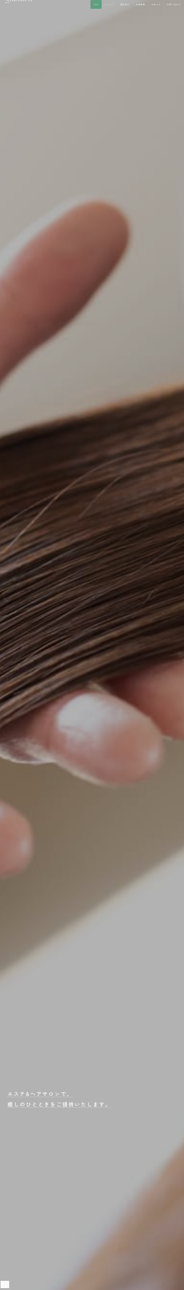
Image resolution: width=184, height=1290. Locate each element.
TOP (96, 4)
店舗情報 (140, 4)
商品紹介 (125, 4)
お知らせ (156, 4)
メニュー (109, 4)
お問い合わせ (174, 4)
